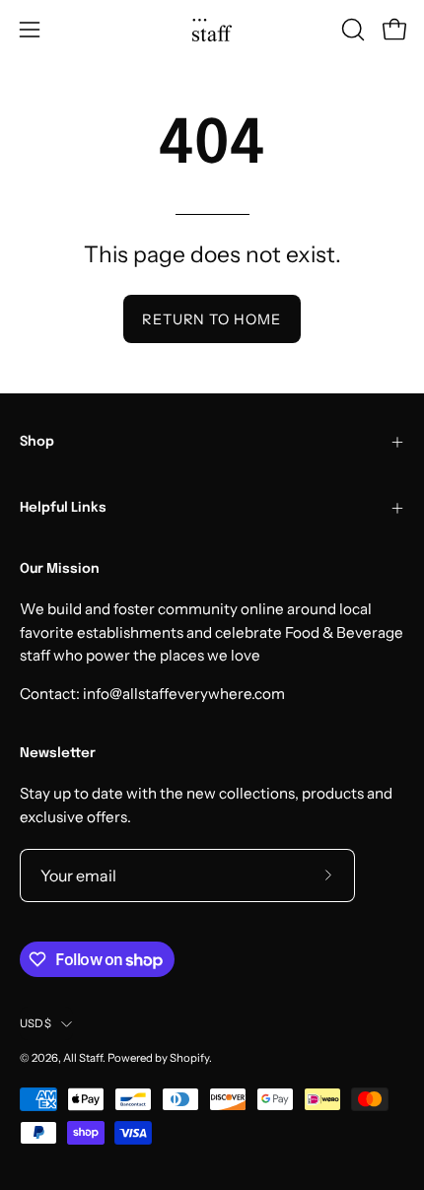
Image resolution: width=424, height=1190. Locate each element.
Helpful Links (63, 508)
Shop (37, 442)
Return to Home (211, 319)
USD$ (35, 1023)
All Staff (83, 1058)
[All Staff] (212, 30)
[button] (351, 29)
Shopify (189, 1058)
